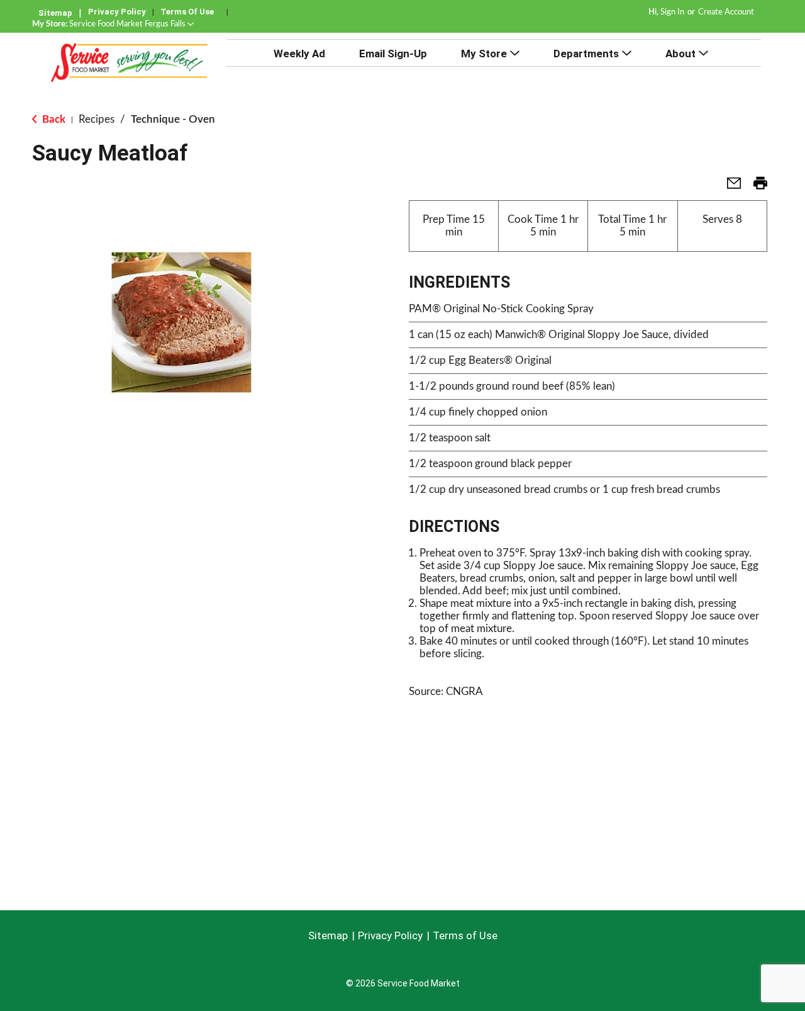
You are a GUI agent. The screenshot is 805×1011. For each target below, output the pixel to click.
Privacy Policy (117, 11)
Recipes (96, 119)
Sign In (672, 12)
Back (52, 119)
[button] (131, 24)
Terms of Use (187, 11)
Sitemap (55, 13)
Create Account (726, 12)
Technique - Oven (173, 119)
